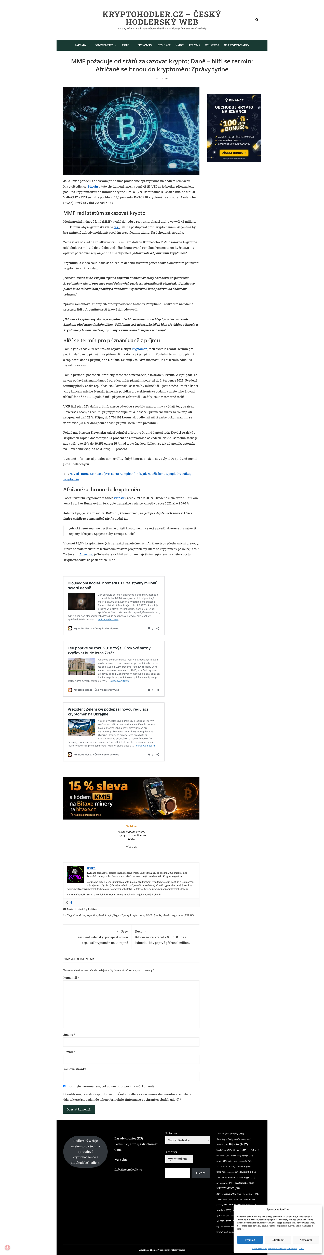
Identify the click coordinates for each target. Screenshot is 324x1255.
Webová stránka (75, 1069)
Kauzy (180, 45)
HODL (221, 1172)
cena (222, 1161)
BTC (240, 1150)
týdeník (157, 915)
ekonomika (245, 1161)
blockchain (224, 1150)
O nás (301, 1248)
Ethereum (243, 1166)
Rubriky (171, 1133)
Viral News (163, 1249)
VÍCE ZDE (131, 846)
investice (232, 1172)
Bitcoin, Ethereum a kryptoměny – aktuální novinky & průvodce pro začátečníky (162, 28)
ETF (220, 1166)
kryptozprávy (137, 915)
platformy (249, 1199)
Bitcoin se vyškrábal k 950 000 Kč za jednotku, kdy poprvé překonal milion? (162, 937)
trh (220, 1221)
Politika (194, 45)
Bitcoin (93, 186)
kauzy (221, 1177)
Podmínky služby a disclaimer (136, 1144)
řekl (116, 227)
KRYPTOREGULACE (229, 1193)
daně (101, 915)
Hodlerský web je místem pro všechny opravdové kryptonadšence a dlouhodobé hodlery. (85, 1152)
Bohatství (212, 45)
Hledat (200, 1173)
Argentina (92, 915)
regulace (224, 1210)
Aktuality (222, 1134)
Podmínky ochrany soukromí (282, 1248)
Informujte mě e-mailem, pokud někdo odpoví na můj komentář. (111, 1086)
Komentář (71, 978)
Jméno (69, 1035)
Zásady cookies (259, 1248)
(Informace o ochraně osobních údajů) (152, 1099)
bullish (254, 1150)
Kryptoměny (104, 45)
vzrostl (119, 498)
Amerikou (86, 554)
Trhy (125, 45)
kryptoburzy (225, 1183)
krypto (108, 915)
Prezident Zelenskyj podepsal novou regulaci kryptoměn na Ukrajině (102, 937)
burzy (236, 1155)
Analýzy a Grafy (228, 1139)
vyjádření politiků (225, 1227)
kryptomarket (244, 1182)
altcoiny (237, 1133)
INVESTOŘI (247, 1172)
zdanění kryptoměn (173, 915)
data (232, 1161)
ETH (230, 1166)
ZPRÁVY (189, 915)
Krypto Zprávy (121, 915)
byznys (247, 1155)
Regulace (164, 45)
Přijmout (250, 1240)
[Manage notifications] (7, 1247)
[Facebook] (71, 902)
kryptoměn (139, 349)
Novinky (82, 909)
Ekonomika (145, 45)
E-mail (69, 1052)
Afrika (81, 915)
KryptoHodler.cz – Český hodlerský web (162, 18)
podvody (222, 1205)
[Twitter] (66, 902)
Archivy (171, 1152)
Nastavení (306, 1240)
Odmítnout (278, 1240)
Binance (222, 1145)
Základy (80, 45)
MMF (149, 915)
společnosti (223, 1216)
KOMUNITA (235, 1177)
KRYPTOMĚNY (228, 1188)
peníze (237, 1199)
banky (246, 1139)
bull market (223, 1156)
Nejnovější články (236, 45)
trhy (231, 1220)
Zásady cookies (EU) (128, 1138)
